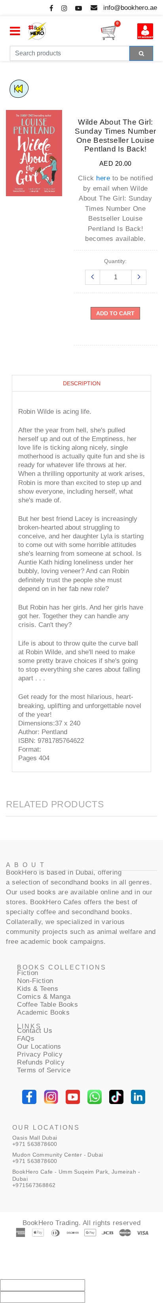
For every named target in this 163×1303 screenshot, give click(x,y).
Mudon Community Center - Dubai (57, 1154)
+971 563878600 (34, 1144)
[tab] (81, 383)
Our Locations (39, 1046)
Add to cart (115, 313)
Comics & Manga (43, 996)
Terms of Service (43, 1070)
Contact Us (34, 1030)
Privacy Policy (40, 1054)
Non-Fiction (35, 981)
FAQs (25, 1038)
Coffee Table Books (47, 1004)
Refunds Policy (40, 1062)
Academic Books (43, 1012)
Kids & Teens (37, 988)
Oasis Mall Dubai (34, 1137)
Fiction (27, 973)
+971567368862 (33, 1185)
